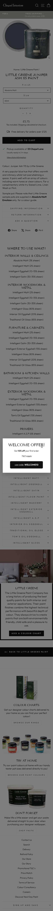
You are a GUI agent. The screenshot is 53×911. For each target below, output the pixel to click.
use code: (26, 464)
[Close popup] (42, 447)
